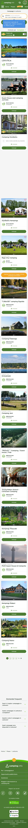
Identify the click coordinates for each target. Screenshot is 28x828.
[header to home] (7, 2)
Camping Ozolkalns (9, 137)
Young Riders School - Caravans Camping (10, 490)
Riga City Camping (9, 258)
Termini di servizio (21, 822)
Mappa (13, 6)
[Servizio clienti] (19, 3)
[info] (13, 35)
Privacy (22, 821)
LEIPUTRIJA (6, 61)
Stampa (17, 821)
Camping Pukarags (9, 339)
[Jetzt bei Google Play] (14, 815)
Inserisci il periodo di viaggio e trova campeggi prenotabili (14, 275)
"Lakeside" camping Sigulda (13, 301)
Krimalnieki (6, 376)
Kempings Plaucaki (9, 529)
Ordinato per (12, 30)
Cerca (7, 6)
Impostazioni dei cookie (8, 822)
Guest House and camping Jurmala (12, 99)
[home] (14, 765)
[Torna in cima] (14, 760)
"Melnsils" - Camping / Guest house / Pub (13, 451)
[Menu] (2, 6)
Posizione (15, 67)
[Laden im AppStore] (14, 811)
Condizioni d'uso (9, 821)
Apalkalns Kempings (10, 220)
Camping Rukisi (8, 640)
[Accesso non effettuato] (25, 3)
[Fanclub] (20, 7)
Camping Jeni (7, 413)
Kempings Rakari (8, 603)
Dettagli (14, 71)
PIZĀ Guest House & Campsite (14, 566)
